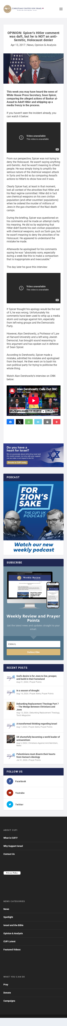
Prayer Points (35, 682)
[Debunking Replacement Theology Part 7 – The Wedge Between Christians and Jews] (11, 706)
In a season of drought (27, 690)
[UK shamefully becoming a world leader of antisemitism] (11, 739)
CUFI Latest (9, 941)
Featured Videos (11, 949)
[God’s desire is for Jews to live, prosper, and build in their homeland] (11, 678)
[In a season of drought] (11, 693)
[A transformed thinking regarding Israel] (11, 726)
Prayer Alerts (35, 693)
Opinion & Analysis (45, 45)
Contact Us (9, 854)
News (30, 45)
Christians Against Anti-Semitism (43, 743)
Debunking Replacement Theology (44, 713)
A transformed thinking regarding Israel (36, 723)
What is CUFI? (10, 838)
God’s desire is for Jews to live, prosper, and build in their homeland (36, 677)
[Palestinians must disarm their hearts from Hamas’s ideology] (11, 756)
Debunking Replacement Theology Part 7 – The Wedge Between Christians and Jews (37, 706)
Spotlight (8, 917)
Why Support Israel (13, 846)
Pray (5, 984)
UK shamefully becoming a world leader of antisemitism (38, 738)
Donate (7, 992)
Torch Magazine (23, 715)
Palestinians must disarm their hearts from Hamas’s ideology (35, 755)
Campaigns (9, 1001)
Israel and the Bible (13, 925)
